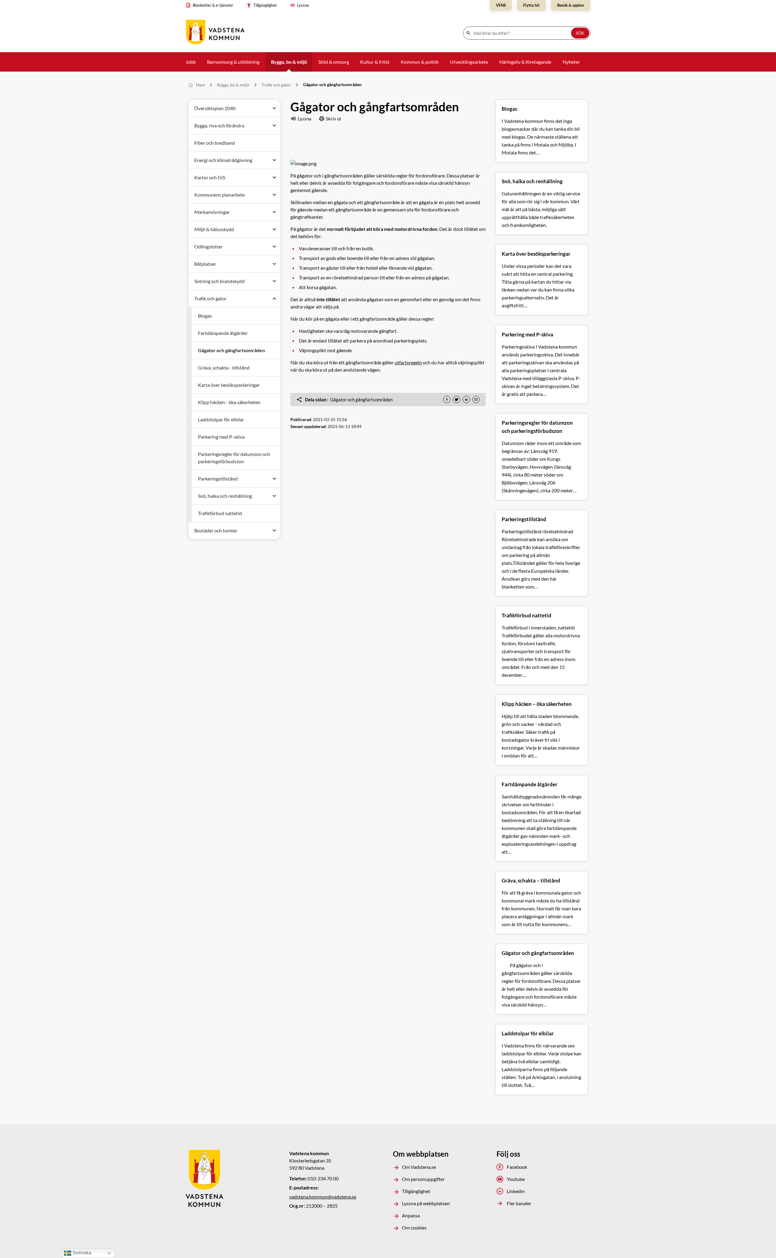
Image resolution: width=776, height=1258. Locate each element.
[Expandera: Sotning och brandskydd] (274, 281)
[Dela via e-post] (476, 399)
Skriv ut (333, 118)
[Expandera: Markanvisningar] (274, 212)
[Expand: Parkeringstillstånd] (274, 479)
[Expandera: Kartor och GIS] (274, 177)
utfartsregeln (408, 362)
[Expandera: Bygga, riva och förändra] (274, 126)
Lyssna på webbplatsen (426, 1203)
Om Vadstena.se (419, 1167)
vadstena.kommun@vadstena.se (322, 1196)
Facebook (517, 1167)
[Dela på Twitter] (456, 399)
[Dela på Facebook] (446, 399)
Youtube (516, 1179)
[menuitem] (211, 5)
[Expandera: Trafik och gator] (274, 298)
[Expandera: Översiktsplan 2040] (274, 108)
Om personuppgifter (423, 1179)
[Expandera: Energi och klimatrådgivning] (274, 160)
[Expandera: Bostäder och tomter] (274, 530)
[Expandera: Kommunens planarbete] (274, 195)
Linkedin (516, 1191)
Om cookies (414, 1227)
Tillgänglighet (416, 1191)
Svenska (81, 1252)
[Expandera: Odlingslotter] (274, 247)
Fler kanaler (519, 1203)
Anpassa (411, 1215)
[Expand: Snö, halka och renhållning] (274, 496)
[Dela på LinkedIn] (466, 399)
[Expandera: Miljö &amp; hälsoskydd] (274, 229)
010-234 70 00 (323, 1178)
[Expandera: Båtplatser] (274, 264)
